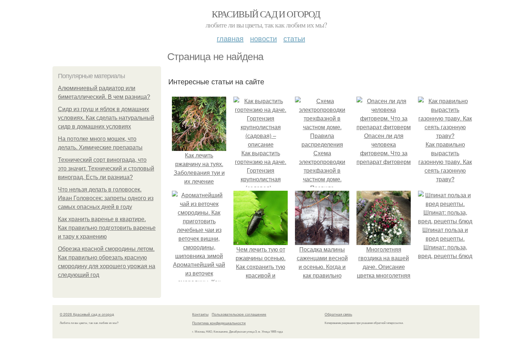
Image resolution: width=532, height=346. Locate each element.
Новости (263, 38)
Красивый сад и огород (266, 14)
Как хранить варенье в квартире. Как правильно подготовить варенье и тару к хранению (107, 228)
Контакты (200, 314)
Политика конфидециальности (219, 322)
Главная (230, 38)
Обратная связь (338, 314)
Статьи (294, 38)
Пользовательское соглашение (239, 314)
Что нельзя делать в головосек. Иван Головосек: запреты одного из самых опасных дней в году (105, 198)
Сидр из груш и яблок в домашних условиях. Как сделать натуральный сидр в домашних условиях (106, 118)
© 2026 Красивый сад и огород (87, 314)
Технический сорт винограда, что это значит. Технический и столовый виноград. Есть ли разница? (106, 168)
